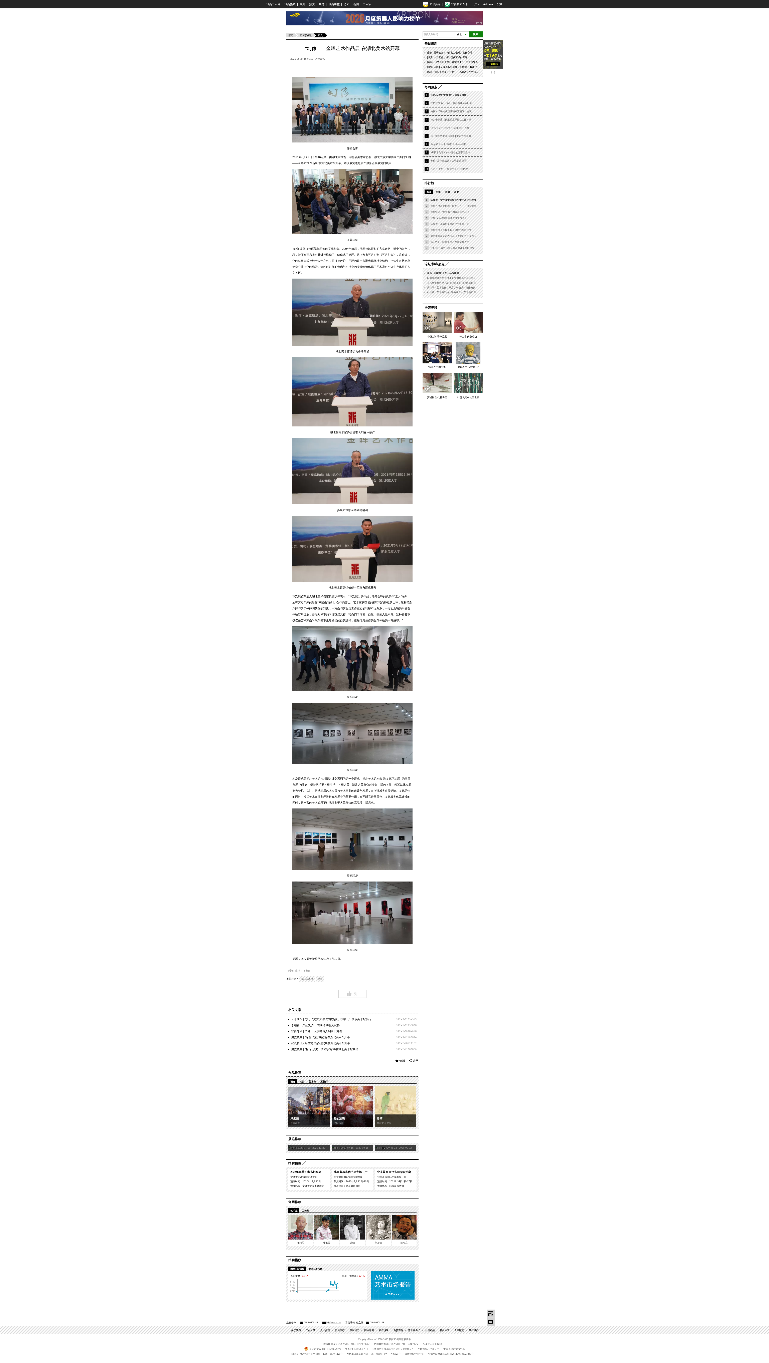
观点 (430, 71)
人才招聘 (325, 1330)
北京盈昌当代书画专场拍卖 (394, 1171)
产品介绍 (310, 1330)
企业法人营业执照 (432, 1344)
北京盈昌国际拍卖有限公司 (348, 1177)
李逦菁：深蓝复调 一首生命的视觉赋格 (315, 1025)
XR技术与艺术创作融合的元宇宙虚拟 (450, 152)
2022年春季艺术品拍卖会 (305, 1171)
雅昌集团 (444, 1330)
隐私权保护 (414, 1330)
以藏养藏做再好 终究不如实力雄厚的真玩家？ (451, 278)
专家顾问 (459, 1330)
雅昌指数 (290, 4)
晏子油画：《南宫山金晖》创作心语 (453, 52)
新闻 (356, 4)
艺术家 (367, 4)
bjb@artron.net (333, 1322)
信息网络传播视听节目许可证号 (393, 1349)
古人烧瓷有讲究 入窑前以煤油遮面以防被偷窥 (451, 282)
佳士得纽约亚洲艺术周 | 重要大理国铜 (451, 136)
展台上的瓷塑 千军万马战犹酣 (443, 273)
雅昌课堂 (334, 4)
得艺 (346, 4)
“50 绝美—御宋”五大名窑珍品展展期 (450, 242)
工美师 (324, 1081)
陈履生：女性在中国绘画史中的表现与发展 (453, 200)
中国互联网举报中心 (454, 1349)
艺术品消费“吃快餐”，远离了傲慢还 (450, 95)
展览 (321, 4)
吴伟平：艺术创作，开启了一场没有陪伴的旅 (451, 287)
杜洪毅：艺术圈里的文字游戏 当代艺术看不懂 (451, 292)
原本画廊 (295, 1123)
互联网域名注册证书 (428, 1349)
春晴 (379, 1118)
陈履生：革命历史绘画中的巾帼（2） (450, 224)
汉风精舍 (338, 1123)
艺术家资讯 (306, 35)
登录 (500, 4)
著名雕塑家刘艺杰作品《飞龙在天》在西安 (453, 236)
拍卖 (312, 4)
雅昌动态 (340, 1330)
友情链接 (430, 1330)
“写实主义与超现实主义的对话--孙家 (450, 127)
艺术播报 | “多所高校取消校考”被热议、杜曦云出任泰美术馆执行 (331, 1019)
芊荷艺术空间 (384, 1123)
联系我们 (354, 1330)
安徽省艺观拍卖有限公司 (303, 1177)
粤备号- (356, 1349)
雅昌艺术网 (273, 4)
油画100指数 (315, 1269)
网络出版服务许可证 (374, 1353)
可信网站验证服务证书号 (451, 1353)
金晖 (320, 978)
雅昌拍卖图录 (459, 4)
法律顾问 (474, 1330)
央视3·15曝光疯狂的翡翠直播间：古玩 (451, 111)
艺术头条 (435, 4)
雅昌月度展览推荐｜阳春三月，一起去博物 (453, 206)
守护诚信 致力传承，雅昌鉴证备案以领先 (452, 248)
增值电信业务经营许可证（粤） (346, 1344)
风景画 (294, 1118)
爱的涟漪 (339, 1118)
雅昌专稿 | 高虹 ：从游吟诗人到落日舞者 (316, 1031)
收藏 (402, 1060)
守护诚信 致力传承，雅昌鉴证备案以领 (451, 103)
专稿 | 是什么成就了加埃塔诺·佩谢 (449, 160)
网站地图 (369, 1330)
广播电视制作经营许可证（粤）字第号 (396, 1344)
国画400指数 (297, 1269)
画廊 (302, 4)
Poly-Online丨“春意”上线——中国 (449, 144)
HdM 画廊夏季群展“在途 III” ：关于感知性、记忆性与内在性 (465, 62)
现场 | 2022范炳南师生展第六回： (449, 218)
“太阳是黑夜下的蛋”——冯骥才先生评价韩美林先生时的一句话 (467, 71)
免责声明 (398, 1330)
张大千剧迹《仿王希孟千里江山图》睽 (451, 119)
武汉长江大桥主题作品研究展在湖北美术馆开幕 (320, 1043)
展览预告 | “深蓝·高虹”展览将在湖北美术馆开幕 (320, 1037)
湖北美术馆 (307, 978)
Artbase (488, 4)
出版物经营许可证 (414, 1353)
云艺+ (475, 4)
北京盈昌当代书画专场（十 (350, 1171)
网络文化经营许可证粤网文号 (317, 1353)
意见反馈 (491, 1322)
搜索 (475, 34)
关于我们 (296, 1330)
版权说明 (384, 1330)
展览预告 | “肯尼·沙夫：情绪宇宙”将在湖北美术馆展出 (324, 1049)
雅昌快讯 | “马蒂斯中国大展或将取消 (450, 212)
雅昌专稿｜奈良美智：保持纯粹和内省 (451, 230)
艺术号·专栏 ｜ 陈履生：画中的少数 (450, 168)
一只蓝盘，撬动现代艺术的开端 (450, 57)
